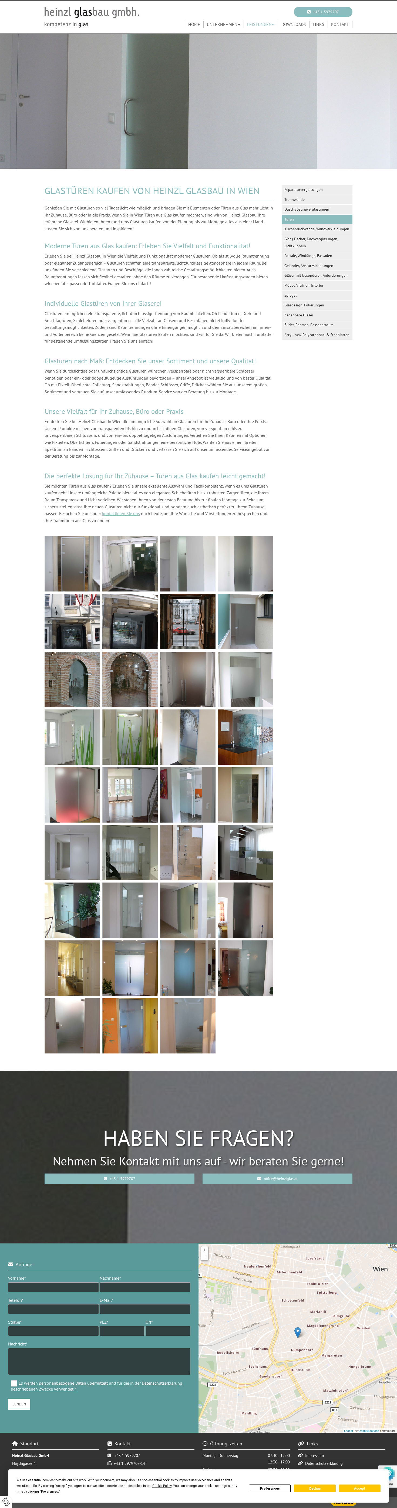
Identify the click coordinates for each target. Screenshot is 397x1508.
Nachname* (110, 1278)
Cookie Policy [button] (161, 1486)
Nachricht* (17, 1344)
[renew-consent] (6, 1502)
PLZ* (104, 1322)
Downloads (293, 24)
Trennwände (294, 199)
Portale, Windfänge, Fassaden (308, 255)
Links (318, 24)
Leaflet (348, 1430)
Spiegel (290, 295)
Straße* (15, 1322)
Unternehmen (222, 24)
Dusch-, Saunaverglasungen (306, 209)
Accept (359, 1488)
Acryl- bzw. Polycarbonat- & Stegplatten (316, 334)
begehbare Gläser (298, 315)
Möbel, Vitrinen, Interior (304, 285)
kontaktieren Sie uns (121, 513)
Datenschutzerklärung (324, 1463)
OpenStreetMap (368, 1430)
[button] (323, 12)
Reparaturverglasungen (303, 189)
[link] (224, 24)
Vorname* (17, 1278)
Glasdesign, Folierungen (304, 305)
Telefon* (15, 1300)
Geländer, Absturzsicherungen (308, 265)
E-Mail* (106, 1300)
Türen (289, 219)
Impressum (314, 1455)
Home (194, 24)
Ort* (149, 1322)
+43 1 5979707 (127, 1455)
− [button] (204, 1257)
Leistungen (259, 24)
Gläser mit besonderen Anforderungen (316, 275)
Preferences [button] (49, 1491)
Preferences (270, 1488)
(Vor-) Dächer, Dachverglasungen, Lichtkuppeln (311, 242)
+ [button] (204, 1250)
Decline (315, 1488)
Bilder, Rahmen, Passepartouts (309, 324)
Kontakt (340, 24)
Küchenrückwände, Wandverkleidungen (316, 228)
